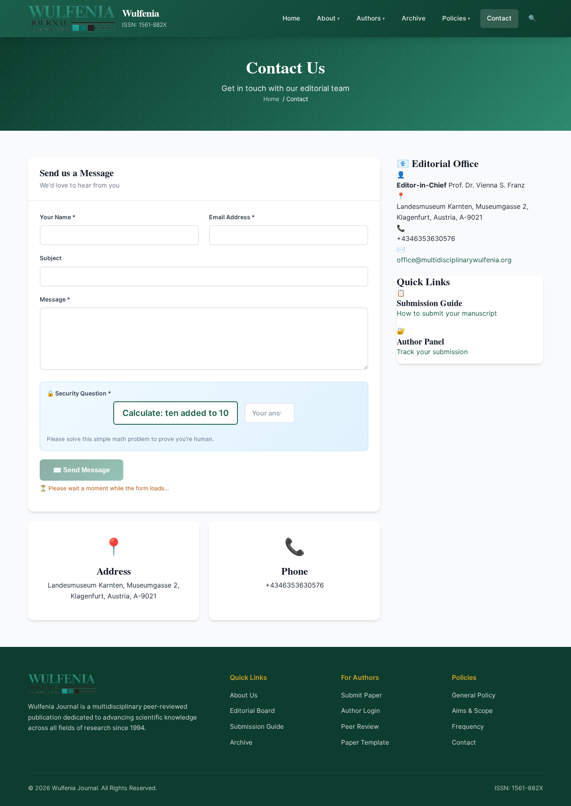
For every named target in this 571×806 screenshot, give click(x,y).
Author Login (360, 711)
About (326, 18)
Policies (454, 18)
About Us (243, 695)
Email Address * (232, 217)
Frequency (468, 726)
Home (291, 18)
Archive (414, 18)
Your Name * (58, 217)
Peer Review (360, 726)
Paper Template (365, 742)
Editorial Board (252, 711)
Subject (50, 257)
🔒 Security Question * (79, 393)
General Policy (473, 695)
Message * (55, 299)
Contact (499, 18)
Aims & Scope (472, 711)
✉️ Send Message (81, 470)
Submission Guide (257, 726)
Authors (369, 18)
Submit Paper (361, 695)
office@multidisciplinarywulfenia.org (454, 260)
